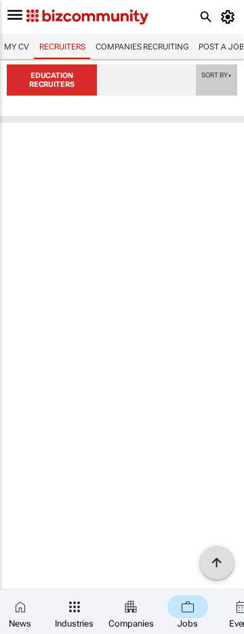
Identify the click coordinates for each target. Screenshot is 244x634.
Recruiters (62, 47)
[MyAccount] (230, 17)
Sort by (216, 74)
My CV (16, 47)
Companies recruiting (142, 47)
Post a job (221, 47)
